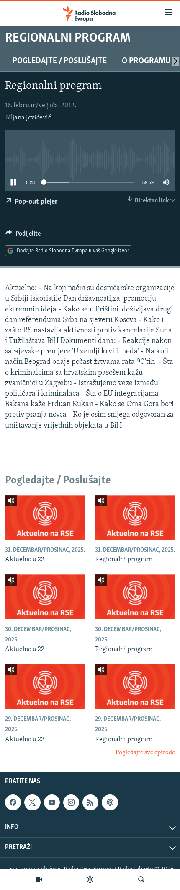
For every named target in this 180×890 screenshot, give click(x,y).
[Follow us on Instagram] (71, 802)
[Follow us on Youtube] (52, 802)
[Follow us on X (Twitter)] (32, 802)
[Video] (38, 879)
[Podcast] (90, 879)
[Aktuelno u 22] (45, 517)
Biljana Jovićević (28, 117)
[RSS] (90, 802)
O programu (146, 61)
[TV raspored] (110, 802)
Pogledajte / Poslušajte (60, 61)
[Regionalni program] (135, 517)
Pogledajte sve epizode (145, 753)
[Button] (23, 236)
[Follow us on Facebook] (13, 802)
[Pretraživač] (141, 879)
